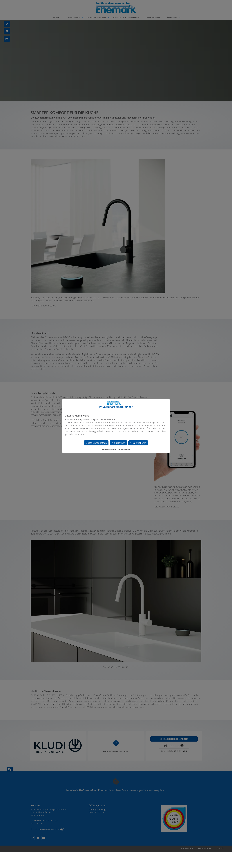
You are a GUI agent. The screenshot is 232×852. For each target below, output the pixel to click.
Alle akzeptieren (138, 442)
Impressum (124, 449)
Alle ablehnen (118, 442)
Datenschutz (109, 449)
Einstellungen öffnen (96, 442)
